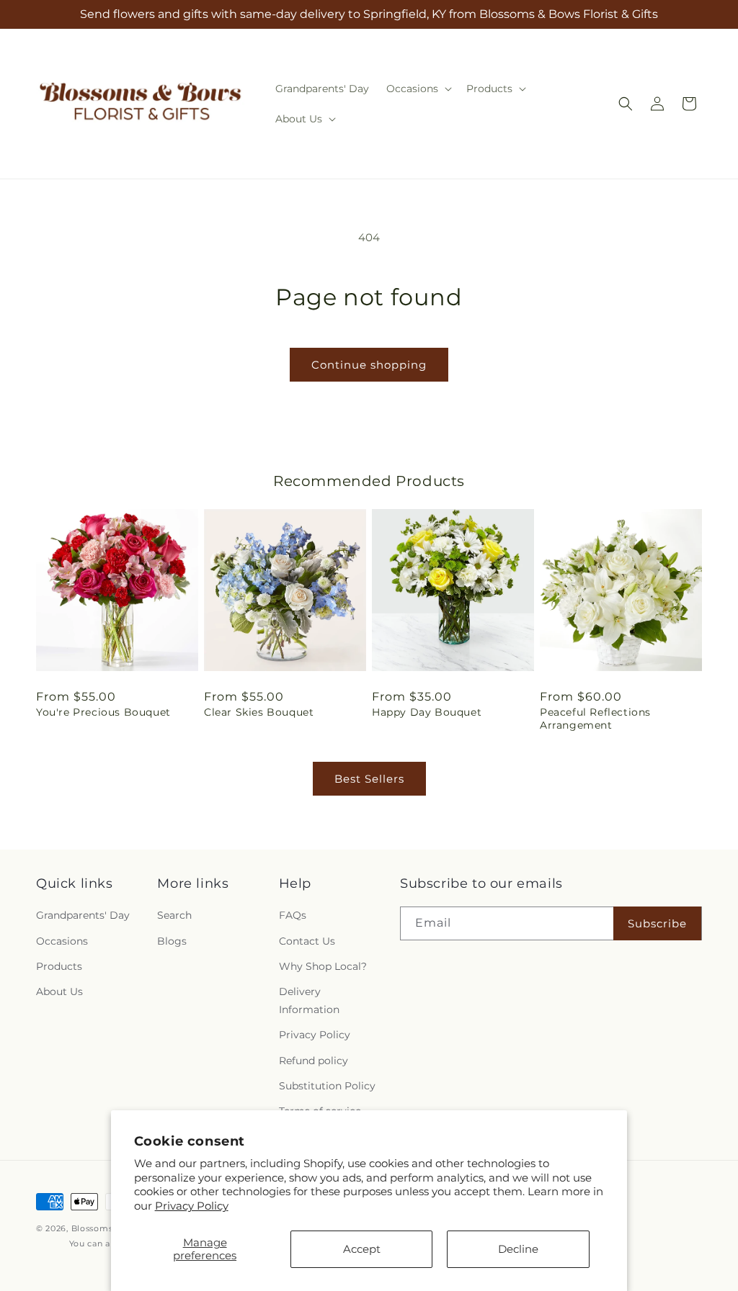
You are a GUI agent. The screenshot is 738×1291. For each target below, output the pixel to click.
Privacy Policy (191, 1206)
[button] (418, 88)
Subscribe (657, 923)
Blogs (172, 941)
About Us (59, 991)
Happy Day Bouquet (426, 712)
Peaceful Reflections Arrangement (595, 719)
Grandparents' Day (83, 915)
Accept (362, 1249)
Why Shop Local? (323, 966)
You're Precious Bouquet (103, 712)
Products (59, 966)
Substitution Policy (327, 1085)
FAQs (292, 915)
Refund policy (313, 1060)
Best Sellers (369, 779)
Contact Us (307, 941)
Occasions (62, 941)
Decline (518, 1249)
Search (174, 915)
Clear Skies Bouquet (259, 712)
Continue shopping (369, 365)
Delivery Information (309, 1000)
